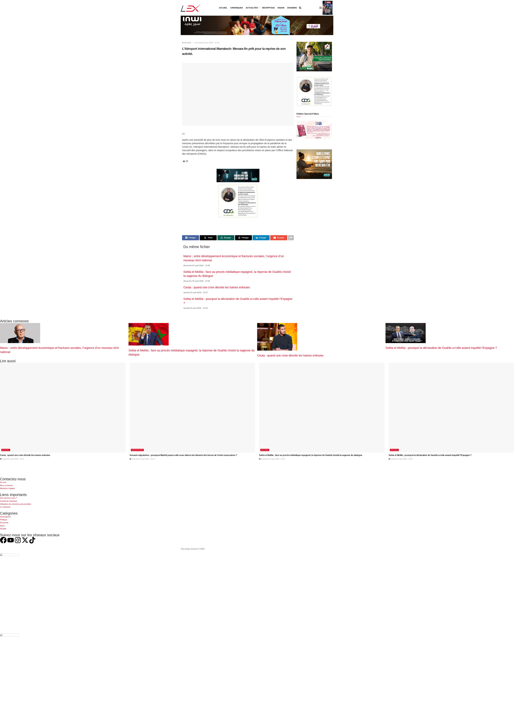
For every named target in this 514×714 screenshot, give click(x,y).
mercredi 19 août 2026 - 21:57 (143, 459)
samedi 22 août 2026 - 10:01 (401, 459)
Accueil (223, 8)
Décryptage (268, 8)
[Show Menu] (320, 8)
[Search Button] (300, 7)
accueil (5, 450)
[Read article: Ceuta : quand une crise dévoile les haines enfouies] (63, 407)
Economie (186, 42)
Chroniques (236, 8)
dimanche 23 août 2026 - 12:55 (272, 459)
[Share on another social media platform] (291, 237)
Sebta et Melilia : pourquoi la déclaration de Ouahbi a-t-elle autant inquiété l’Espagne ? (441, 348)
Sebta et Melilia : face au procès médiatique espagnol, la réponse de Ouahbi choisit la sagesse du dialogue (310, 455)
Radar (281, 8)
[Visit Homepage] (191, 8)
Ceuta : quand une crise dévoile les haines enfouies (216, 287)
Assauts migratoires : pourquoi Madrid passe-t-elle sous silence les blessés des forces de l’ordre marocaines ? (183, 455)
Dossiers (292, 8)
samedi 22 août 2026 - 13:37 (12, 459)
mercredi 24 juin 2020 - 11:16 (206, 42)
